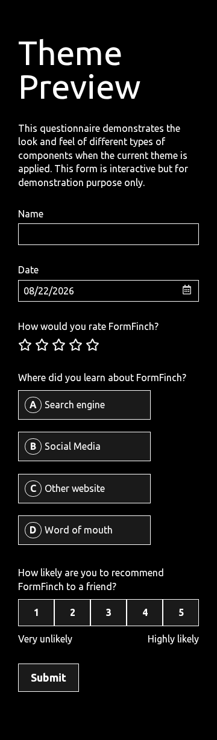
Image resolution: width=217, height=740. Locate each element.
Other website (75, 488)
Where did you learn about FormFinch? (102, 377)
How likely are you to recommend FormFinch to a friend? (91, 579)
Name (30, 213)
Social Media (73, 446)
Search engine (75, 404)
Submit (48, 677)
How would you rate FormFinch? (88, 326)
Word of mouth (79, 529)
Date (28, 269)
